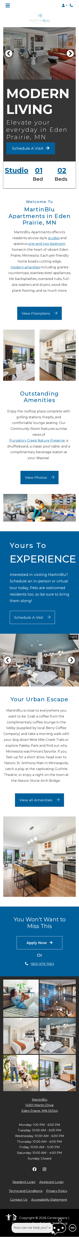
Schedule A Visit (28, 148)
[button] (64, 5)
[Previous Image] (8, 53)
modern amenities (25, 267)
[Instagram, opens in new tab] (44, 1169)
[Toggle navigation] (7, 5)
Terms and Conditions (25, 1191)
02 (62, 170)
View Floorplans (36, 313)
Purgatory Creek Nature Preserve (37, 440)
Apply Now (37, 943)
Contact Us (18, 1200)
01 (39, 170)
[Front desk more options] (72, 1227)
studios (54, 238)
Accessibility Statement (49, 1199)
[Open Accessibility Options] (8, 1218)
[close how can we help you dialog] (49, 1228)
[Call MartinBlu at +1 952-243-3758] (71, 5)
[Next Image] (70, 53)
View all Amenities (36, 800)
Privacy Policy (56, 1191)
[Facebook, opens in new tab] (34, 1169)
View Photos (36, 477)
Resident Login (24, 1182)
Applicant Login (51, 1182)
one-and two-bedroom (46, 244)
